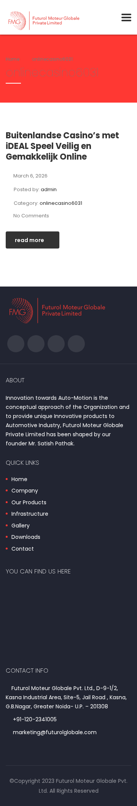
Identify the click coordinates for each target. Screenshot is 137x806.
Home (12, 59)
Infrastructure (29, 514)
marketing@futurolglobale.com (55, 732)
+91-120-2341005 (35, 719)
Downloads (25, 537)
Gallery (20, 526)
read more (29, 240)
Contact (22, 549)
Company (24, 491)
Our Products (28, 502)
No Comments (31, 215)
